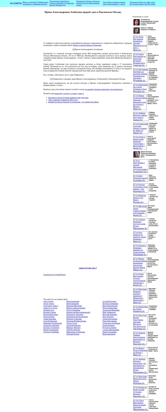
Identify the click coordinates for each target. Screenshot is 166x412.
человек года (48, 310)
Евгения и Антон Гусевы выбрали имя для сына (68, 98)
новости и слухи (50, 308)
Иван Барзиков (72, 304)
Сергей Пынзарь (50, 321)
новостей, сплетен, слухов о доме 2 (68, 93)
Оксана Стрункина (51, 328)
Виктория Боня (109, 334)
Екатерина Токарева (74, 314)
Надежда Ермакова (110, 304)
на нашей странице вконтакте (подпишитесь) (104, 89)
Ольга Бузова (48, 317)
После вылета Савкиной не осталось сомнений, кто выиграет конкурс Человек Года (61, 3)
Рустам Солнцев (109, 328)
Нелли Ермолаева (110, 308)
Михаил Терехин (73, 328)
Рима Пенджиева (110, 321)
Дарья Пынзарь (49, 319)
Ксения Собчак (49, 312)
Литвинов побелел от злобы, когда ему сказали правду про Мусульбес (142, 3)
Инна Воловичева (110, 306)
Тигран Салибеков (51, 332)
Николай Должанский (52, 323)
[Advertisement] (24, 56)
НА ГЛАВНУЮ (16, 3)
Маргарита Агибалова (75, 332)
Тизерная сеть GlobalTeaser (54, 275)
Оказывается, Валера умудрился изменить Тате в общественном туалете (87, 3)
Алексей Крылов (73, 325)
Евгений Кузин (72, 334)
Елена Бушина (109, 325)
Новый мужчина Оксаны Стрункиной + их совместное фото (73, 102)
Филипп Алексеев (74, 319)
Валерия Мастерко (74, 306)
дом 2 (94, 268)
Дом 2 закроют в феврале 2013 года (63, 100)
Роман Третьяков (110, 332)
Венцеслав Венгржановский (78, 312)
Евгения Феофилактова (76, 321)
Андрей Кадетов (109, 301)
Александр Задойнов (111, 323)
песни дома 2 (48, 304)
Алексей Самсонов (51, 325)
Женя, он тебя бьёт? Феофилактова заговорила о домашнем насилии (35, 3)
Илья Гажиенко (72, 301)
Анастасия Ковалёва (111, 310)
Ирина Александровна (75, 308)
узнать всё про (85, 268)
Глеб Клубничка (73, 330)
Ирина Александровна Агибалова (87, 45)
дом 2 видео (48, 301)
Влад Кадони (108, 317)
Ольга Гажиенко (73, 310)
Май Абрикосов (109, 312)
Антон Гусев (71, 323)
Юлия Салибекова (50, 330)
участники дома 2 (50, 306)
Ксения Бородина (50, 314)
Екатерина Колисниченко (77, 317)
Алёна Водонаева (110, 319)
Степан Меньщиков (111, 330)
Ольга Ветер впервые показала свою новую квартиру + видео (114, 3)
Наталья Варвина (110, 314)
